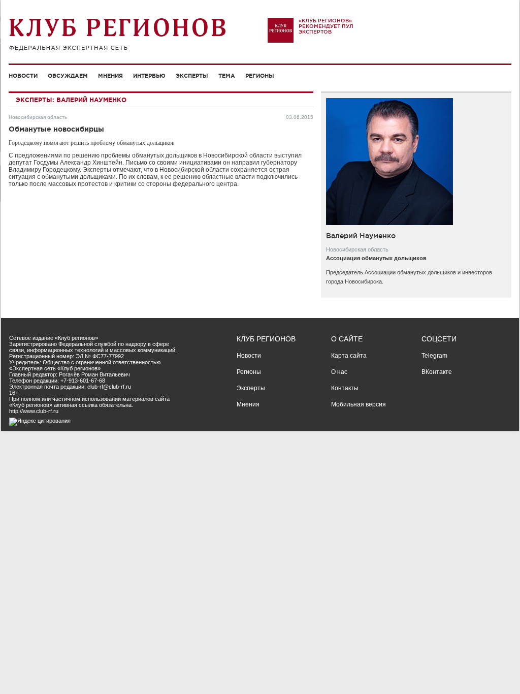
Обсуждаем (68, 76)
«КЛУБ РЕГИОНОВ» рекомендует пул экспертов (326, 26)
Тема (226, 76)
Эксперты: (35, 100)
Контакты (345, 388)
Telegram (434, 355)
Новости (23, 76)
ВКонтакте (436, 371)
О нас (339, 371)
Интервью (149, 76)
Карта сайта (349, 355)
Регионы (259, 76)
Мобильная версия (358, 404)
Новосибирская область (38, 117)
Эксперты (192, 76)
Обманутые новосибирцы (56, 129)
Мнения (110, 76)
